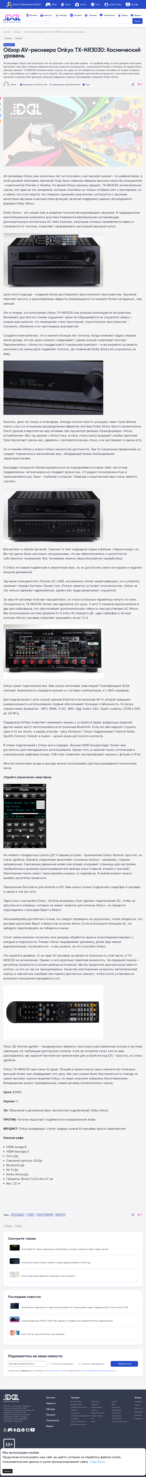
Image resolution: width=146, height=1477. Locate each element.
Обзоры (63, 15)
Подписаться (124, 1363)
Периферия (116, 1410)
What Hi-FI (60, 1215)
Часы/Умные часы (119, 1421)
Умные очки (116, 1418)
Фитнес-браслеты (78, 1421)
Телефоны (75, 1418)
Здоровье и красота (138, 1412)
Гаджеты (95, 1404)
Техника (93, 15)
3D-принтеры (76, 1401)
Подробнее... (98, 1462)
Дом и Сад (115, 4)
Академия (138, 1401)
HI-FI (98, 4)
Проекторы (116, 1413)
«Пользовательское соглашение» (56, 1371)
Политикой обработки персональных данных (99, 1371)
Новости (47, 15)
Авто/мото (95, 1401)
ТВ (92, 1418)
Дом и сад (138, 1408)
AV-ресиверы (18, 1215)
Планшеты (75, 1413)
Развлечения (138, 1418)
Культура (138, 1415)
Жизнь (125, 15)
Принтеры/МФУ (97, 1413)
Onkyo (30, 1215)
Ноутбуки (74, 1410)
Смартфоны (116, 1416)
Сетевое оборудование (80, 1416)
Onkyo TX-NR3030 (45, 1215)
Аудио (114, 1401)
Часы (68, 4)
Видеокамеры (76, 1404)
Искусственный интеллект (27, 4)
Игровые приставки (79, 1407)
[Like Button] (139, 84)
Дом (113, 1404)
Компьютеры (96, 1407)
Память (94, 1410)
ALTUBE (134, 4)
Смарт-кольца (97, 1416)
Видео (138, 15)
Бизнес (137, 1405)
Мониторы (116, 1407)
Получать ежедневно (63, 1364)
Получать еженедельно (93, 1364)
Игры (54, 4)
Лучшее (78, 15)
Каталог (33, 15)
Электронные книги (79, 1424)
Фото (83, 4)
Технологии (109, 15)
